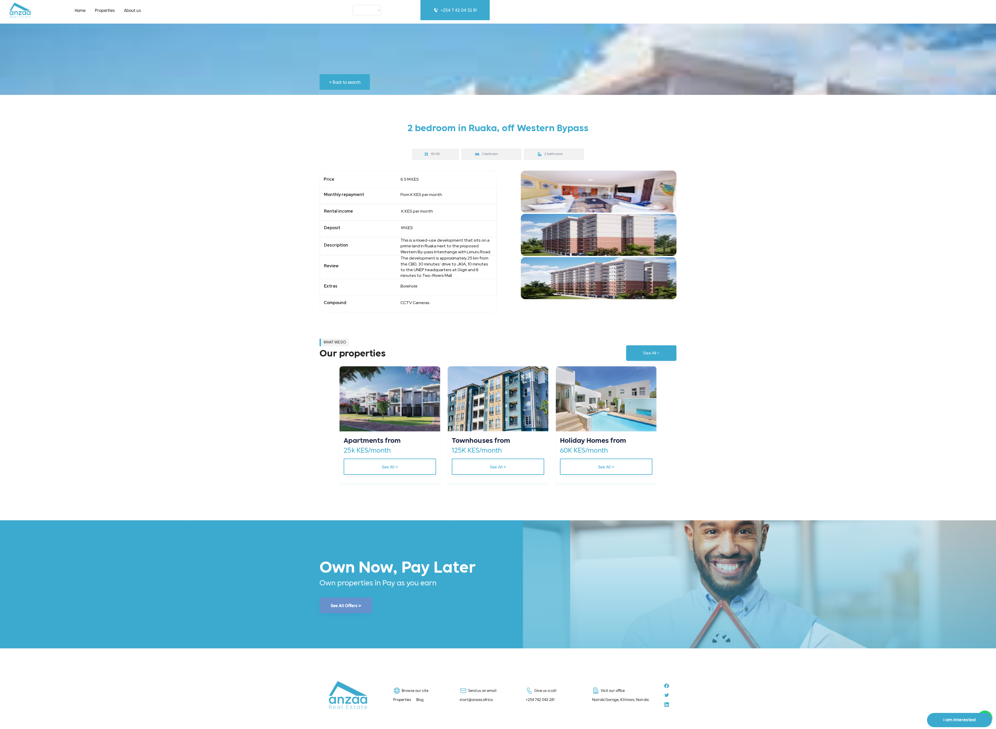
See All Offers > (346, 605)
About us (132, 10)
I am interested (959, 720)
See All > (651, 353)
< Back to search (345, 82)
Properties (105, 10)
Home (80, 10)
